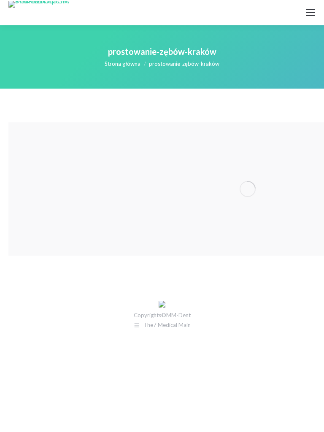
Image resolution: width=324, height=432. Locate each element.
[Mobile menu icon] (310, 13)
